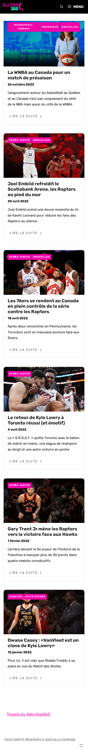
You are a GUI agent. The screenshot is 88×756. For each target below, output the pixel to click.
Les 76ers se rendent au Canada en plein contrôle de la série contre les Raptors (43, 306)
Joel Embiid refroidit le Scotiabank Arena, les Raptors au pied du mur (42, 189)
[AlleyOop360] (13, 7)
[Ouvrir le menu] (81, 745)
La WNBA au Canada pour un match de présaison (39, 75)
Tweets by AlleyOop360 (28, 714)
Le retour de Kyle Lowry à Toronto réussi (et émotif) (36, 420)
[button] (61, 7)
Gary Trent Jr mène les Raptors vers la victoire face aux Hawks (42, 531)
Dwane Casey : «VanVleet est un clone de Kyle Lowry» (43, 642)
